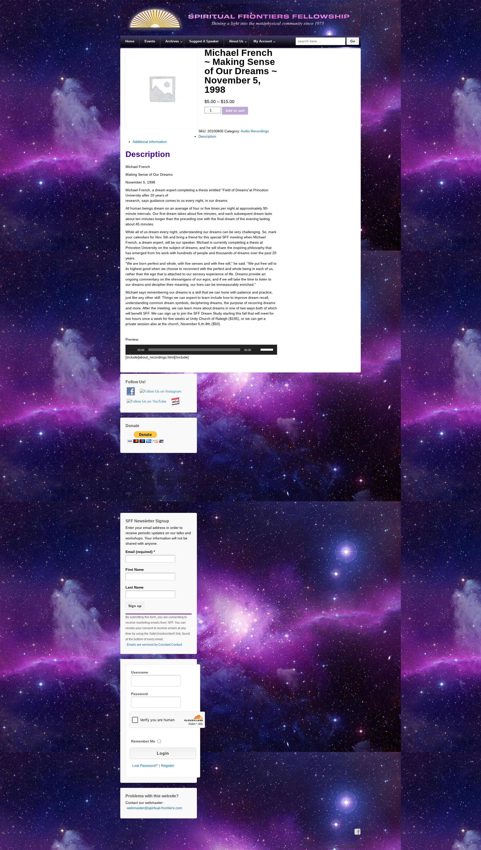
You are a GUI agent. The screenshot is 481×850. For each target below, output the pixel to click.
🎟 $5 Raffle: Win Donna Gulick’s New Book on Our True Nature (165, 500)
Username (139, 672)
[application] (201, 350)
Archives (172, 41)
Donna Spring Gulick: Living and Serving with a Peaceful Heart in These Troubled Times (166, 480)
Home (129, 41)
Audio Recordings (255, 131)
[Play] (132, 349)
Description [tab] (207, 136)
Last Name (135, 587)
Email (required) (140, 552)
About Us (236, 41)
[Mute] (256, 349)
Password (139, 694)
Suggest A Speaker (204, 41)
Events (150, 41)
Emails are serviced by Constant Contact (154, 644)
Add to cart (235, 111)
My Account (263, 41)
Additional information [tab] (150, 142)
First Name (135, 570)
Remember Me (143, 741)
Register (167, 766)
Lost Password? (145, 766)
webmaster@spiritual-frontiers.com (154, 808)
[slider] (268, 349)
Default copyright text (347, 846)
